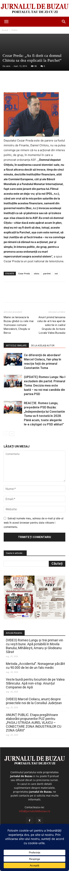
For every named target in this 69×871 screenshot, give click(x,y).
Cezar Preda (24, 273)
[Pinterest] (36, 83)
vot (56, 273)
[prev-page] (6, 433)
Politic (15, 30)
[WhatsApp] (44, 83)
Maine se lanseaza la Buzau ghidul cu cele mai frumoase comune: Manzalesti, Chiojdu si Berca (18, 325)
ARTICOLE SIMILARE (16, 345)
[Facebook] (19, 83)
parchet (47, 273)
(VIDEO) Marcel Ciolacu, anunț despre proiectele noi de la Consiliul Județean (34, 701)
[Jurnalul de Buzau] (34, 9)
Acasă (5, 30)
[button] (6, 22)
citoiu (36, 273)
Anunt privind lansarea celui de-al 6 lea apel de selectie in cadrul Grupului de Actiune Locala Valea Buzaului (51, 325)
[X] (27, 83)
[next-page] (12, 433)
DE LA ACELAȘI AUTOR (42, 345)
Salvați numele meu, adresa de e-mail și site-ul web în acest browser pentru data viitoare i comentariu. (33, 522)
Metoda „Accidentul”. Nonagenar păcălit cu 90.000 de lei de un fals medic (35, 666)
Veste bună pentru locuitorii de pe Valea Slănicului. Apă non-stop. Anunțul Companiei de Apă (35, 683)
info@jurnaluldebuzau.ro (34, 811)
